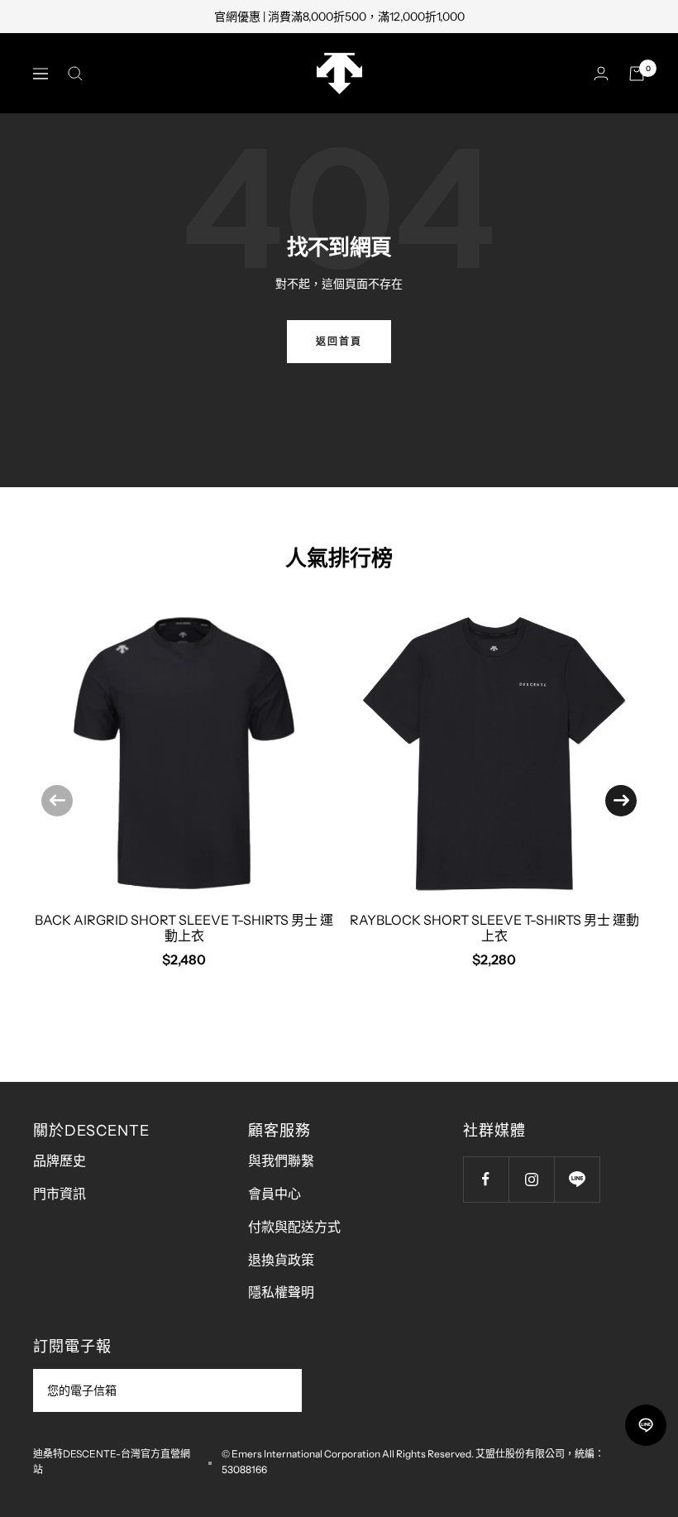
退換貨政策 (281, 1259)
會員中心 (274, 1193)
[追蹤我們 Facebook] (485, 1179)
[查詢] (75, 73)
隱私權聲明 (281, 1292)
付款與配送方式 (294, 1226)
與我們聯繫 (281, 1160)
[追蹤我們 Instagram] (531, 1179)
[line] (645, 1425)
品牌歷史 (59, 1160)
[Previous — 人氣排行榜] (57, 800)
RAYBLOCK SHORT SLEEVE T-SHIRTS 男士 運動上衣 (494, 928)
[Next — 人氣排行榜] (621, 800)
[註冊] (278, 1390)
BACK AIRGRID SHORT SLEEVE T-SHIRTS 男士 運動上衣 (184, 928)
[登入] (601, 73)
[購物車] (636, 73)
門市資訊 (59, 1193)
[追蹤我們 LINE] (576, 1179)
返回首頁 (339, 341)
